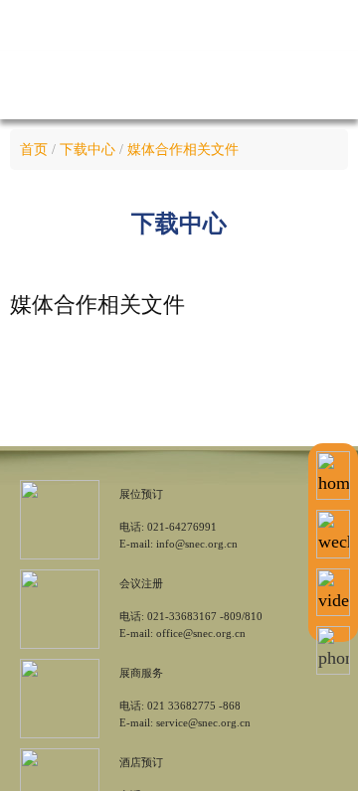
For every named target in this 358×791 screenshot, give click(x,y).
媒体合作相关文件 (183, 149)
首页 (34, 149)
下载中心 (87, 149)
